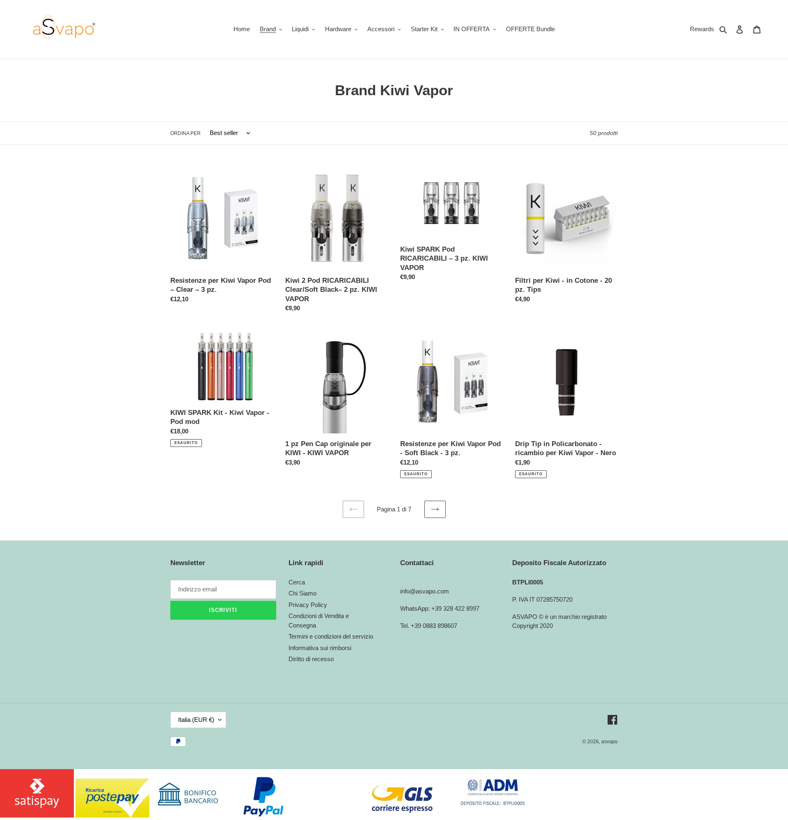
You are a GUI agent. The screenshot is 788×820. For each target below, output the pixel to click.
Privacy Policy (308, 604)
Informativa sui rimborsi (320, 647)
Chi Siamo (302, 593)
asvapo (609, 741)
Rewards (702, 28)
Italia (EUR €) (196, 719)
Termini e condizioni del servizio (331, 636)
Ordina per (185, 133)
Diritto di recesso (311, 658)
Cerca (297, 582)
